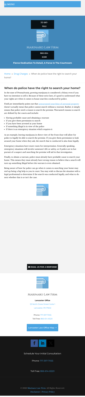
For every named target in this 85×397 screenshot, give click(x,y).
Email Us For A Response (44, 267)
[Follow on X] (50, 343)
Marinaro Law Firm (37, 388)
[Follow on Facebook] (34, 343)
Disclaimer (35, 392)
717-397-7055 (45, 315)
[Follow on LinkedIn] (42, 343)
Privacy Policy (48, 392)
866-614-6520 (47, 319)
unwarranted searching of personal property (59, 104)
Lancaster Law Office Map (41, 328)
